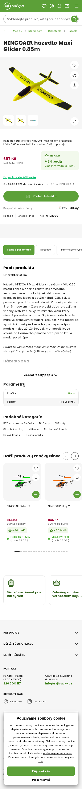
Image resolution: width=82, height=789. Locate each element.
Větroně (34, 429)
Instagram (40, 701)
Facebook (16, 701)
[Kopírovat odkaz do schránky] (74, 85)
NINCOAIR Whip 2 (18, 506)
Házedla (8, 215)
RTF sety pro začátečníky (18, 423)
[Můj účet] (52, 6)
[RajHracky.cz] (5, 31)
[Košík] (67, 6)
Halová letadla (12, 435)
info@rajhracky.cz (58, 683)
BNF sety (44, 423)
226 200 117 (12, 683)
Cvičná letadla (34, 435)
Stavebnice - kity (13, 429)
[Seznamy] (44, 6)
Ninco (31, 215)
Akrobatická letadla (55, 429)
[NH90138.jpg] (63, 481)
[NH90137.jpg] (22, 481)
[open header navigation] (76, 6)
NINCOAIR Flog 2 (59, 506)
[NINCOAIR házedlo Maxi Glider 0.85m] (8, 120)
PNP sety (60, 423)
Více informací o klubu (60, 166)
